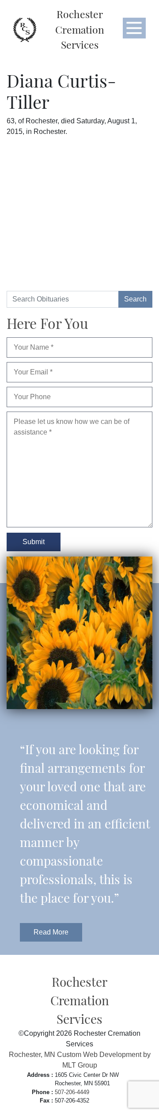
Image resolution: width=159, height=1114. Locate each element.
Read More (51, 932)
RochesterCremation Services (79, 29)
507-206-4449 (72, 1092)
